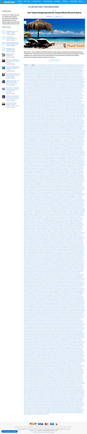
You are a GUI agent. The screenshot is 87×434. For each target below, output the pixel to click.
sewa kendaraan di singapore (49, 334)
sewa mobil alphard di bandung (41, 335)
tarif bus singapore (55, 341)
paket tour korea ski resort (62, 185)
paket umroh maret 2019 (74, 252)
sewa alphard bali (37, 310)
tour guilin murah (61, 373)
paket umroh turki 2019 (41, 263)
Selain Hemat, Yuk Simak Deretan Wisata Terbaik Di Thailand (13, 61)
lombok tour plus (27, 113)
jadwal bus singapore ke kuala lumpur (68, 106)
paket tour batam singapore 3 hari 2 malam (55, 155)
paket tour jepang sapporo (63, 171)
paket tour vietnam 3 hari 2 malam (41, 243)
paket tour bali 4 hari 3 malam (52, 143)
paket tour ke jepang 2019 (57, 175)
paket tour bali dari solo (40, 145)
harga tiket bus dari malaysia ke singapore (36, 104)
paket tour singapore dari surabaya (68, 218)
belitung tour (47, 69)
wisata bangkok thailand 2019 (49, 388)
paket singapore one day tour (54, 136)
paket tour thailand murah (29, 239)
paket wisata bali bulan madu (62, 270)
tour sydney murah (62, 383)
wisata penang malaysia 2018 (64, 407)
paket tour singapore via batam (75, 232)
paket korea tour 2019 (72, 122)
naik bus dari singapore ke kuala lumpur (40, 115)
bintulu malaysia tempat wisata (65, 70)
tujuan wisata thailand (64, 386)
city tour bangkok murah (38, 74)
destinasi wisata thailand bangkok (62, 78)
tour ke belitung (40, 376)
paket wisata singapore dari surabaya (49, 295)
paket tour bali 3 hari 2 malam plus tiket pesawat (36, 143)
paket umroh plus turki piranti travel (69, 259)
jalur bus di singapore (32, 108)
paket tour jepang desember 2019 (59, 169)
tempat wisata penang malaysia (58, 359)
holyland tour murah (51, 105)
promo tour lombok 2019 (46, 305)
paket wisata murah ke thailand (74, 291)
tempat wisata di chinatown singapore (43, 344)
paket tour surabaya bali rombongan (69, 235)
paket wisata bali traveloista (58, 274)
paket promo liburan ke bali (31, 136)
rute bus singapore (63, 309)
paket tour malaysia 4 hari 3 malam (57, 193)
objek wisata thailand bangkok (47, 119)
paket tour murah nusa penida (75, 205)
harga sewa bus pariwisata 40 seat (53, 88)
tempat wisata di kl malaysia (57, 344)
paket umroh (26, 246)
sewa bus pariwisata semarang (64, 328)
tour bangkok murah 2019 (69, 369)
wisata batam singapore (60, 388)
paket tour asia (62, 138)
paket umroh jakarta (79, 250)
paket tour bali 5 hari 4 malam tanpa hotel (41, 144)
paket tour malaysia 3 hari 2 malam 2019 (41, 193)
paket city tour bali (58, 120)
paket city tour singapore (67, 120)
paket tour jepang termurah (75, 171)
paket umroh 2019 (41, 246)
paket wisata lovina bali (39, 286)
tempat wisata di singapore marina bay (32, 352)
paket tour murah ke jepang (33, 203)
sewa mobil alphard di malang (77, 335)
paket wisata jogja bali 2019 (31, 279)
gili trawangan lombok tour (40, 80)
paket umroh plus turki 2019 (42, 259)
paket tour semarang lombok (35, 211)
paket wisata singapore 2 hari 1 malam (50, 293)
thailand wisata (59, 365)
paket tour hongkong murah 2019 (45, 165)
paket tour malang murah (38, 192)
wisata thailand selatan (28, 413)
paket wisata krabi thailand (62, 285)
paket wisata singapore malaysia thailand (72, 296)
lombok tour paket (79, 112)
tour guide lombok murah (52, 373)
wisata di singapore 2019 (41, 393)
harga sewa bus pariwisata (41, 88)
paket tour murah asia (65, 199)
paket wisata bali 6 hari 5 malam (76, 268)
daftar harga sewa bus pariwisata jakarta (49, 76)
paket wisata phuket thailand (52, 292)
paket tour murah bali (74, 199)
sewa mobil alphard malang (35, 338)
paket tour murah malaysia (34, 205)
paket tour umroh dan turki (75, 240)
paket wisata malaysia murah (34, 289)
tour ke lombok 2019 (75, 376)
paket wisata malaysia (71, 286)
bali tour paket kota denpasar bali (51, 66)
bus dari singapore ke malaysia (59, 71)
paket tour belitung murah (59, 159)
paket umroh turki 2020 (51, 263)
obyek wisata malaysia (72, 119)
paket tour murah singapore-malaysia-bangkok (55, 207)
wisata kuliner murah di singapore (76, 400)
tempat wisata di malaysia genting (47, 347)
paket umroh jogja (38, 252)
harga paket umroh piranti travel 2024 (55, 85)
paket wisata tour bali (74, 300)
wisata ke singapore (71, 397)
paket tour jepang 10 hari (32, 168)
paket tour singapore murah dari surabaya (58, 229)
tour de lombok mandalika (58, 372)
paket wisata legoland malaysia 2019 (75, 285)
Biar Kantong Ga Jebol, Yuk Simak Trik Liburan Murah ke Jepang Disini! (13, 75)
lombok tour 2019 (29, 112)
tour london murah (36, 380)
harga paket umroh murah (42, 85)
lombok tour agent (37, 112)
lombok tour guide (54, 112)
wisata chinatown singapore (76, 390)
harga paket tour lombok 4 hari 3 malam (42, 84)
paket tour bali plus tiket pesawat (39, 151)
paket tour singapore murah (72, 228)
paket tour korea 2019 (70, 180)
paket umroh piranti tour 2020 (54, 256)
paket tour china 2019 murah (50, 161)
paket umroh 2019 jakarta (61, 246)
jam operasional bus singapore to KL (58, 108)
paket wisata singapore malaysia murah (55, 296)
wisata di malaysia (49, 391)
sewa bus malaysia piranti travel (54, 314)
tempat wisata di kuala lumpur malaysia (71, 344)
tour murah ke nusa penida (43, 381)
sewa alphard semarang (63, 313)
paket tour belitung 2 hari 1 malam (35, 158)
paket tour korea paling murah (69, 183)
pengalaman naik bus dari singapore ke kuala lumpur (41, 303)
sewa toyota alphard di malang (62, 339)
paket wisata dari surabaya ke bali (41, 277)
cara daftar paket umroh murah (77, 73)
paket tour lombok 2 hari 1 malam (76, 186)
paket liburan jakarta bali (60, 125)
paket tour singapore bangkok (58, 217)
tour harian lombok (69, 373)
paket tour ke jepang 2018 (46, 175)
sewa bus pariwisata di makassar (52, 319)
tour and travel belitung (77, 366)
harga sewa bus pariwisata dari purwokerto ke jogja (41, 91)
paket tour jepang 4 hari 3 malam (66, 168)
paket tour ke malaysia (49, 178)
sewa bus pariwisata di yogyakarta (38, 320)
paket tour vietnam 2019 (29, 243)
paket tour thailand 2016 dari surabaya (73, 236)
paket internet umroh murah (62, 122)
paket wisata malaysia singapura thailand (75, 289)
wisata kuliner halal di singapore (62, 400)
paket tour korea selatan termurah (49, 185)
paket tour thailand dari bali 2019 (64, 238)
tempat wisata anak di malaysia (34, 342)
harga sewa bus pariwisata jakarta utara (70, 95)
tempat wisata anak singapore (60, 342)
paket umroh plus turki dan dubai (55, 259)
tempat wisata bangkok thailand (73, 342)
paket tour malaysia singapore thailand (72, 196)
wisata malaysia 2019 (32, 402)
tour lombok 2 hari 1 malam (32, 379)
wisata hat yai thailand (47, 395)
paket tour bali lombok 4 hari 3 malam (34, 147)
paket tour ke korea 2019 (41, 176)
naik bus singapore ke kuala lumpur (55, 115)
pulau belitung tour (77, 305)
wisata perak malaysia (74, 407)
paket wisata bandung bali (78, 274)
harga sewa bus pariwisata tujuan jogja (41, 101)
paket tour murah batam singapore (39, 200)
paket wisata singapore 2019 (64, 293)
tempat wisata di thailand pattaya (34, 356)
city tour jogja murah (55, 74)
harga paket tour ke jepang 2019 (44, 83)
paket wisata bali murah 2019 (64, 273)
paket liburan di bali (50, 125)
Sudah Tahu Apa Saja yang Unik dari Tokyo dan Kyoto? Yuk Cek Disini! (12, 82)
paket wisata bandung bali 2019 (30, 275)
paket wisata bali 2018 (59, 265)
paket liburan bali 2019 (41, 123)
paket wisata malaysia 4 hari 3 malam (52, 288)
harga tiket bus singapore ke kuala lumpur (73, 104)
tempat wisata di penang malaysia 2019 (36, 349)
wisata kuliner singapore (29, 401)
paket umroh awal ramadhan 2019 (59, 247)
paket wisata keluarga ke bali (37, 285)
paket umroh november (41, 254)
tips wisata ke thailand (67, 366)
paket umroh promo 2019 (32, 260)
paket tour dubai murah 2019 (72, 162)
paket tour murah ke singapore (30, 204)
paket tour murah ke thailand (42, 204)
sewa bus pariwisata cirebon (41, 317)
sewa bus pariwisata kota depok (58, 323)
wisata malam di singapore (73, 401)
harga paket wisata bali (67, 85)
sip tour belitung (41, 341)
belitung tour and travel (55, 69)
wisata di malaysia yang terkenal (59, 391)
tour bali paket (73, 367)
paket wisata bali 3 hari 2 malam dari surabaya (36, 267)
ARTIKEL (81, 1)
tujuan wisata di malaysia (45, 386)
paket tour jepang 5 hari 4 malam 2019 (34, 169)
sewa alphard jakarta (31, 312)
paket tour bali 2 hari (30, 141)
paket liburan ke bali (79, 125)
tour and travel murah (36, 367)
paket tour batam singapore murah (45, 157)
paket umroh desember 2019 (48, 249)
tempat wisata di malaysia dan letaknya (32, 347)
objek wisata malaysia (50, 118)
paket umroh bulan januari (79, 247)
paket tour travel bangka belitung (31, 240)
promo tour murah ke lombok (57, 305)
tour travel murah (27, 384)
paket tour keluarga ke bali (53, 180)
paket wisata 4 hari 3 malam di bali (39, 264)
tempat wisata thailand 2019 (59, 362)
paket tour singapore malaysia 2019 (35, 224)
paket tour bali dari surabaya (51, 145)
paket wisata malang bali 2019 (61, 286)
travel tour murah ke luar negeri (56, 384)
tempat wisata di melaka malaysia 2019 (35, 348)
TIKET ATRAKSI (73, 1)
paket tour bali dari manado (29, 145)
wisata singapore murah (49, 409)
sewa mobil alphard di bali (29, 335)
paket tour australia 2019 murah (40, 140)
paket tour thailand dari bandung (77, 238)
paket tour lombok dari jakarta (30, 189)
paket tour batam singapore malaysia (72, 155)
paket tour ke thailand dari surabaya (60, 179)
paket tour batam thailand (58, 157)
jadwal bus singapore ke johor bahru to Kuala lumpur (49, 106)
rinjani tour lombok (33, 309)
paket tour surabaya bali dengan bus (39, 235)
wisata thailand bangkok (37, 412)
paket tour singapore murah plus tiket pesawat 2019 (38, 231)
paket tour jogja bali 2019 (35, 172)
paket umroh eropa (80, 249)
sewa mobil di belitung (51, 339)
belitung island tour (32, 69)
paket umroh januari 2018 (29, 252)
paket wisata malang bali (49, 286)
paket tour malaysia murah (79, 194)
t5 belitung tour (48, 341)
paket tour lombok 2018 (29, 187)
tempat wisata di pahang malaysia (50, 348)
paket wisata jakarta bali (59, 278)
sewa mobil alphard (59, 334)
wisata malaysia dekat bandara (54, 402)
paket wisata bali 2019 (69, 265)
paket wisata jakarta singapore (70, 278)
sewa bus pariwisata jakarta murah (64, 321)
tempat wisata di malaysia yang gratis (62, 347)
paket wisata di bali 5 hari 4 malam (63, 277)
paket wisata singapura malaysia (74, 298)
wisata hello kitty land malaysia (58, 395)
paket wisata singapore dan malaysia (34, 295)
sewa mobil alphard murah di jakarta (49, 338)
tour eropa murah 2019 (75, 372)
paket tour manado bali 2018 (67, 197)
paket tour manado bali (57, 197)
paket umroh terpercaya (57, 261)
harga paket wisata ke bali (43, 87)
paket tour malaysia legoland (67, 194)
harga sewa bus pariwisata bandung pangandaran (70, 88)
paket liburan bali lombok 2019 (77, 123)
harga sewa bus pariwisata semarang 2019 (60, 98)
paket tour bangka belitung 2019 (75, 152)
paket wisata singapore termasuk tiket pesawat (58, 298)
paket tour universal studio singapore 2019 (55, 242)
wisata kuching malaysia (72, 398)
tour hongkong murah (77, 373)
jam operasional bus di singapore (44, 108)
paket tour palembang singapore (75, 208)
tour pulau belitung (54, 383)
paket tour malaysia (48, 192)
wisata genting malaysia (75, 394)
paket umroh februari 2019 (29, 250)
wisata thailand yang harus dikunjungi (41, 413)
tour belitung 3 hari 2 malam (41, 370)
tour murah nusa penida (62, 381)
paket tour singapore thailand (34, 232)
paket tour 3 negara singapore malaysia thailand (72, 137)
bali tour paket (29, 66)
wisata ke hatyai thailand (79, 395)
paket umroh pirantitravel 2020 (33, 257)
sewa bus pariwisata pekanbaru (75, 327)
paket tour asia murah (78, 138)
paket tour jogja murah (45, 172)
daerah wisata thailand (35, 76)
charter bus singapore (28, 74)
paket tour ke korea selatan (52, 176)
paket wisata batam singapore (43, 275)
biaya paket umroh (72, 69)
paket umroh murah (35, 253)
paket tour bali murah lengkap (51, 148)
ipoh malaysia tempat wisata (33, 106)
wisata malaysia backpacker (42, 402)
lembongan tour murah (41, 111)
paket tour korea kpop (71, 182)
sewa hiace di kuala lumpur (77, 333)
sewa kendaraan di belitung (37, 334)
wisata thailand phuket (78, 412)
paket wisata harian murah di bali (34, 278)
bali (72, 64)
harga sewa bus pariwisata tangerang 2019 (52, 99)
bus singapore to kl (56, 73)
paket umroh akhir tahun (37, 247)
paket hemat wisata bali (37, 122)
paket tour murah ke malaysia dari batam (61, 203)
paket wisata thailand (73, 299)
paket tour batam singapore (74, 154)
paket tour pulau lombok (49, 210)
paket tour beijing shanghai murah (71, 157)
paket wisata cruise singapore (74, 275)
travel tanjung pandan (44, 384)
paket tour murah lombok (68, 204)
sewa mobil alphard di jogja (65, 335)
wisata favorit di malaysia (51, 394)
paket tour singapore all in (46, 217)
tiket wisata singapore (34, 366)
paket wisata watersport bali (64, 302)
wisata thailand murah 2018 (57, 412)
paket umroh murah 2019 (44, 253)
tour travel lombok (70, 383)
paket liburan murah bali (29, 131)
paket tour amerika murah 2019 (40, 138)
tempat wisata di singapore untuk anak (65, 352)
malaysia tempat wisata (64, 113)
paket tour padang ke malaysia (62, 208)
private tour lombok (66, 303)
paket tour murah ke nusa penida (76, 203)
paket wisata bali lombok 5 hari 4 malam (40, 273)
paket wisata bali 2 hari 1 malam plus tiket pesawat (44, 265)
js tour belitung (36, 109)
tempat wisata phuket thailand (72, 359)
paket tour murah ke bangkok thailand (51, 201)
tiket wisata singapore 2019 (44, 366)
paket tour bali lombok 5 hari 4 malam (50, 147)
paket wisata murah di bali (51, 291)
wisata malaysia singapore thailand (31, 404)
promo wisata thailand (68, 305)
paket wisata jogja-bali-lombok (60, 279)
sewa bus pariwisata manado (53, 324)
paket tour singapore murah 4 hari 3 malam (41, 229)
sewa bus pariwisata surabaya (43, 330)
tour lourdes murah (44, 380)
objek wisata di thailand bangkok (38, 118)
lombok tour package (71, 112)
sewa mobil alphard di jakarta (53, 335)
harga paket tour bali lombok (49, 81)
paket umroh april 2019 (47, 247)
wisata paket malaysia (32, 407)
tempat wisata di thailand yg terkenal (69, 356)
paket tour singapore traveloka (46, 232)
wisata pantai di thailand (43, 407)
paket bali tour (50, 120)
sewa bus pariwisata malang (41, 324)
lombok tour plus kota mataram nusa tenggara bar (41, 113)
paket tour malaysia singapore (43, 196)
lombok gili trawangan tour (58, 111)
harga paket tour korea (66, 83)
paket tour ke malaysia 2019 (60, 178)
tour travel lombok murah (79, 383)
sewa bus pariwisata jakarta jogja (50, 321)
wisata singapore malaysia (38, 409)
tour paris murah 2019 (45, 383)
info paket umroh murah (76, 105)
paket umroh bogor (70, 247)
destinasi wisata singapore (36, 78)
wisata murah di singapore (41, 405)
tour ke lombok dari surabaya (38, 377)
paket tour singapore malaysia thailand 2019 (37, 228)
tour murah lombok (53, 381)
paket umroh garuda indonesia (41, 250)
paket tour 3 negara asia (45, 137)
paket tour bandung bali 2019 (51, 152)
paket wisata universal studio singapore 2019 (49, 302)
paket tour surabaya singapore (40, 236)
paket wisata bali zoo (68, 274)
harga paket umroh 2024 (31, 85)
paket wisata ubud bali (34, 302)
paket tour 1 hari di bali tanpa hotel (76, 136)
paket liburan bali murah (29, 125)
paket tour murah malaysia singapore (60, 205)
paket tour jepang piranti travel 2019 (50, 171)
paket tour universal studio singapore (38, 242)
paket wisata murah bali (41, 291)
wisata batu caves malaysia (70, 388)
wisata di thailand (80, 393)
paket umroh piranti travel (65, 256)
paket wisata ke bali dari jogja (32, 281)
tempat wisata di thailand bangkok (63, 355)
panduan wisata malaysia (76, 302)
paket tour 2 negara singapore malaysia (32, 137)
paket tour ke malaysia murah (72, 178)
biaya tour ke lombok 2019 (32, 70)
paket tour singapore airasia (34, 217)
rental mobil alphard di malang (51, 307)
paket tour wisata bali (34, 245)
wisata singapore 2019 (65, 408)
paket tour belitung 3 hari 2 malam (69, 158)
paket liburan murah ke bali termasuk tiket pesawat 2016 (47, 133)
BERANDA (20, 1)
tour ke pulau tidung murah (49, 377)
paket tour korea (62, 180)
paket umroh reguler (65, 260)
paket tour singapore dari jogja (39, 218)
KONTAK (20, 3)
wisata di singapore (32, 393)
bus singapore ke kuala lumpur (46, 73)
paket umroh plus (43, 257)
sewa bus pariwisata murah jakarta (72, 326)
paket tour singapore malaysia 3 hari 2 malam (52, 224)
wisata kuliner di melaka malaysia (38, 400)
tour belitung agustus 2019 (71, 370)
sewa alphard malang (70, 312)
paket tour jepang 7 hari (47, 169)
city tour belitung (47, 74)
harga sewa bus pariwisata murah (54, 97)
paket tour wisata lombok (66, 245)
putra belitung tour (35, 306)
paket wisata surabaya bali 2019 (48, 299)
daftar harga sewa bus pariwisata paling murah (66, 76)
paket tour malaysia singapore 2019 (57, 196)
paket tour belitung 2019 (57, 158)
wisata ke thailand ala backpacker (40, 398)
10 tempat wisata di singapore (41, 64)
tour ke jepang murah (59, 376)
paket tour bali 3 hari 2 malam (66, 141)
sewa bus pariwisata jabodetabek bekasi (54, 320)
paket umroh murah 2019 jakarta (55, 253)
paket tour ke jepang (37, 175)
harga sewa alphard (68, 87)
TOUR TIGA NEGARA (47, 1)
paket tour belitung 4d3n (35, 159)
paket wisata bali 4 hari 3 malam (70, 267)
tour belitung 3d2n (51, 370)
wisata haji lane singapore (37, 395)
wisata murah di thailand (52, 405)
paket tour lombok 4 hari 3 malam (64, 187)
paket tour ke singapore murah (34, 179)
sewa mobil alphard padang (62, 338)
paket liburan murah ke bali (50, 131)
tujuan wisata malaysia (54, 386)
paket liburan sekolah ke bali (50, 134)
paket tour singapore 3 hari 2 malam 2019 (67, 214)
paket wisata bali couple (73, 270)
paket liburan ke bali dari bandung (56, 126)
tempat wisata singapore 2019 (34, 360)
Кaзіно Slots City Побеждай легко (10, 49)
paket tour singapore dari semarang (53, 218)
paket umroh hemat (51, 250)
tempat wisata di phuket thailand (51, 349)
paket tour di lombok (62, 162)
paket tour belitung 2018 (47, 158)
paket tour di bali (40, 162)
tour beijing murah (78, 369)
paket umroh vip (69, 263)
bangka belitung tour (63, 66)
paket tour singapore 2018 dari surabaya (57, 212)
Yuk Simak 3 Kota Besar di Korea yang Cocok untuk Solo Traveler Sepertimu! (12, 97)
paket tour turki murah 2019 (55, 240)
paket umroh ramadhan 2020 (54, 260)
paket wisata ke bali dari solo (77, 281)
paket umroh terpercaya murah (68, 261)
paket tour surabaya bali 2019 (69, 233)
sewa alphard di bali (64, 310)
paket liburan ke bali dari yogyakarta (49, 127)
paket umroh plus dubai (52, 257)
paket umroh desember (37, 249)
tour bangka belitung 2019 (33, 369)
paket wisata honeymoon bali (47, 278)
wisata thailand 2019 (75, 411)
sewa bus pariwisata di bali (52, 317)
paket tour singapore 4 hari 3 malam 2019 (49, 215)
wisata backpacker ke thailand (60, 387)
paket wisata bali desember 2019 (73, 271)
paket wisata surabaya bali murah (61, 299)
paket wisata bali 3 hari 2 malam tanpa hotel (54, 267)
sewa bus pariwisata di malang (65, 319)
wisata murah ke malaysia (63, 405)
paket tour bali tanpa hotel (76, 151)
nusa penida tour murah (67, 115)
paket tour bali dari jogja (67, 144)
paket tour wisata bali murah (44, 245)
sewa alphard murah (30, 313)
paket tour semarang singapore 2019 (48, 211)
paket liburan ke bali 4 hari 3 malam (42, 126)
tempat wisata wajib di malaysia (63, 363)
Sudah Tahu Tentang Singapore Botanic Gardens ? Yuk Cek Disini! (12, 104)
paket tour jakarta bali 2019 (31, 166)
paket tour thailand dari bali (51, 238)
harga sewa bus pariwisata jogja (40, 97)
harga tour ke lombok (42, 105)
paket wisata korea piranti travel (49, 285)
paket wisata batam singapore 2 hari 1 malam (59, 275)
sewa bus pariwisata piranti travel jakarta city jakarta (46, 328)
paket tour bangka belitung (63, 152)
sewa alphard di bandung (73, 310)
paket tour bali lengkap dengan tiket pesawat (66, 145)
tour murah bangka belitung (54, 380)
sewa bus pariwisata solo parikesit (77, 328)
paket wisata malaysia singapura (60, 289)
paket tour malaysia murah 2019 (30, 196)
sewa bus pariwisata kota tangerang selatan (74, 323)
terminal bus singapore (38, 365)
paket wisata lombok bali (29, 286)
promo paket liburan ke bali (75, 303)
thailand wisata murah (67, 365)
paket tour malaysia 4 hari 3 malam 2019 (72, 193)
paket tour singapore (60, 211)
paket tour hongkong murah (32, 165)
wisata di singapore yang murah (52, 393)
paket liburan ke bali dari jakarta (69, 126)
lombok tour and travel (46, 112)
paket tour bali (61, 140)
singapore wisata (33, 341)
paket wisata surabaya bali (36, 299)
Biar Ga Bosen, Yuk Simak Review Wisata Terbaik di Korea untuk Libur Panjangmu (12, 89)
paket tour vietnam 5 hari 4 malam (69, 243)
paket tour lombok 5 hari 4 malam (78, 187)
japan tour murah (69, 108)
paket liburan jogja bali (69, 125)
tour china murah (49, 372)
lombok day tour (49, 111)
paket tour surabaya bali (58, 233)
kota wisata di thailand (64, 109)
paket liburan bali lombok (65, 123)
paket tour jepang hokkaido (72, 169)
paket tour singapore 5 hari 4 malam (65, 215)
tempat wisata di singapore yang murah (38, 353)
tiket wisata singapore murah (56, 366)
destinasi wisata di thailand (74, 77)
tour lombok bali (71, 379)
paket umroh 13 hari (33, 246)
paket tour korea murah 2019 (32, 183)
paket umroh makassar (55, 252)
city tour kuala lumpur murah (65, 74)
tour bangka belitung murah (44, 369)
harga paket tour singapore (56, 84)
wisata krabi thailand (62, 398)
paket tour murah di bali (62, 200)
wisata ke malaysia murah (61, 397)
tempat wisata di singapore (63, 349)
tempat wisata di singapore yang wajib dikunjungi (57, 353)
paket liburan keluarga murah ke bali (77, 130)
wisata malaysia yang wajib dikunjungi (56, 404)
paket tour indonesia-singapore (69, 165)
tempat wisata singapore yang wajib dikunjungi (65, 360)
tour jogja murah (72, 374)
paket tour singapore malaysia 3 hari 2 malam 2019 (71, 224)
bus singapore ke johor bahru (34, 73)
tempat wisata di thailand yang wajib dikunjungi (51, 356)
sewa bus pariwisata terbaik (52, 331)
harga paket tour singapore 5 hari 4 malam (70, 84)
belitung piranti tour (40, 69)
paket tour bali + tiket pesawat (71, 140)
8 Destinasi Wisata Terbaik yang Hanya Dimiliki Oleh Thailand (13, 68)
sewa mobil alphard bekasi (78, 334)
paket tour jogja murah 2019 (55, 172)
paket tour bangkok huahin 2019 (62, 154)
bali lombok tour (76, 64)
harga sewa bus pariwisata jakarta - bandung (40, 94)
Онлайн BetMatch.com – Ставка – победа (12, 32)
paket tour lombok (65, 186)
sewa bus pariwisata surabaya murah (71, 330)
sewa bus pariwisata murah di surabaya (56, 326)
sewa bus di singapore (43, 314)
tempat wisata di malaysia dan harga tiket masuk (73, 345)
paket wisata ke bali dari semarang (64, 281)
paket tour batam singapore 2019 (40, 155)
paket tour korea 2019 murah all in (33, 182)
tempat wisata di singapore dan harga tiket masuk (34, 351)
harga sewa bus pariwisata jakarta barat (53, 95)
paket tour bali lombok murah (64, 147)
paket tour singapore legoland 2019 (53, 222)
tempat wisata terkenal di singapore (36, 362)
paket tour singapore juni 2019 (71, 221)
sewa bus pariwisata (65, 314)
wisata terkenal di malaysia (59, 411)
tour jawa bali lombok (46, 374)
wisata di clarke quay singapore (38, 391)
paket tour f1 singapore (36, 164)
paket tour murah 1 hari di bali (55, 199)
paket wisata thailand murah (50, 300)
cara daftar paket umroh (66, 73)
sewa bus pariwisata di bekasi (64, 317)
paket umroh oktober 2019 (73, 254)
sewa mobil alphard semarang (74, 338)
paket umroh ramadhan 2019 (43, 260)
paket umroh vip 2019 (77, 263)
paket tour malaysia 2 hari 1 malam (59, 192)
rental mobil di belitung (62, 307)
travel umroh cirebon (67, 384)
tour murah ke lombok (33, 381)
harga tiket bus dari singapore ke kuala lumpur (55, 104)
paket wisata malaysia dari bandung (67, 288)
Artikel (54, 10)
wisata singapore (47, 408)
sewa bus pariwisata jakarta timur (34, 323)
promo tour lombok (37, 305)
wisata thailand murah (47, 412)
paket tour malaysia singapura (46, 197)
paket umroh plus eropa (62, 257)
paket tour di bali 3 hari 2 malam (51, 162)
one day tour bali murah (42, 120)
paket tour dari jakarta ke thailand (75, 161)
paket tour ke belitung (61, 173)
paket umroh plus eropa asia (73, 257)
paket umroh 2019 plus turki (72, 246)
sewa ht (35, 432)
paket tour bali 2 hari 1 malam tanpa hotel (42, 141)
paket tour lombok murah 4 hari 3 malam (68, 189)
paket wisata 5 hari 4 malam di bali (53, 264)
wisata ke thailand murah (53, 398)
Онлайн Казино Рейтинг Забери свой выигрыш (12, 43)
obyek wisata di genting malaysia (61, 119)
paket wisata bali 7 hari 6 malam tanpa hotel (33, 270)
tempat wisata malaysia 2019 (62, 358)
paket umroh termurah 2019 (46, 261)
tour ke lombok (67, 376)
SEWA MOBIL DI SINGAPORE (10, 54)
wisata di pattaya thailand (72, 391)
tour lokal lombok (76, 377)
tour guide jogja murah (42, 373)
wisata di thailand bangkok (29, 394)
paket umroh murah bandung (68, 253)
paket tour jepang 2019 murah (53, 168)
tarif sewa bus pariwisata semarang (66, 341)
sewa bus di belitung (34, 314)
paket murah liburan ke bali (61, 134)
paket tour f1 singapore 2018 (47, 164)
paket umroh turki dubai (61, 263)
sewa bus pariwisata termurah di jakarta (66, 331)
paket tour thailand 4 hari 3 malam (38, 238)
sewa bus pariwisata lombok (29, 324)
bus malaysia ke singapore (71, 71)
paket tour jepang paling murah (36, 171)
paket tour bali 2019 (56, 141)
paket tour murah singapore (39, 207)
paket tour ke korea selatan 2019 (65, 176)
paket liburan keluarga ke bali (49, 130)
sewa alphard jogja (52, 312)
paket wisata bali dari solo (48, 271)
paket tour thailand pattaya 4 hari (54, 239)
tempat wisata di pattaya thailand (64, 348)
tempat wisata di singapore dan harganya (74, 351)
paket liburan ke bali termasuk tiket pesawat (44, 129)
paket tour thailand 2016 (60, 236)
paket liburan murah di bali (39, 131)
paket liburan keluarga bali (37, 130)
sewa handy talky (41, 432)
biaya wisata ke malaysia (43, 70)
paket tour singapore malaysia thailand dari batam (56, 228)
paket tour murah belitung (51, 200)
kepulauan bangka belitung (53, 109)
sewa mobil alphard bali (68, 334)
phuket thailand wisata (56, 303)
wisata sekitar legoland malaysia (37, 408)
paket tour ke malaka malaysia (38, 178)
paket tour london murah (78, 190)
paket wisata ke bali (71, 279)
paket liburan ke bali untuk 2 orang (73, 129)
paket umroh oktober (63, 254)
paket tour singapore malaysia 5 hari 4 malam (69, 225)
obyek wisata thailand (32, 120)
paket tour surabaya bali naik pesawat (54, 235)
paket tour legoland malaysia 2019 (54, 186)
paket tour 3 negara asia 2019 (56, 137)
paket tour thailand (50, 236)
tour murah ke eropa (73, 380)
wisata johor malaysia (69, 395)
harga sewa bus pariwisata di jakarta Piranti (32, 92)
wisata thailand (68, 411)
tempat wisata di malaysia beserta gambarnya (54, 345)
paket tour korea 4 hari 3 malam (47, 182)
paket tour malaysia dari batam (40, 194)
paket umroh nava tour (31, 254)
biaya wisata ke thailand (53, 70)
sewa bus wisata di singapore (65, 333)
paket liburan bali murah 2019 (40, 125)
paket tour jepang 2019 (42, 168)
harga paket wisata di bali (33, 87)
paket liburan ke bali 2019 (29, 126)
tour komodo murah (59, 377)
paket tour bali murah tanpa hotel (72, 150)
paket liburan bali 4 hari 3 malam (53, 123)
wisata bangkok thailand (37, 388)
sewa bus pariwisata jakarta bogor (36, 321)
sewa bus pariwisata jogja (46, 323)
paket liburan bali (33, 123)
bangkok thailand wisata (72, 66)
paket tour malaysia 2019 (71, 192)
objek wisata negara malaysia (61, 118)
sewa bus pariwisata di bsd (76, 317)
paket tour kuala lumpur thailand (40, 186)
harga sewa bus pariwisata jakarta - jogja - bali (35, 95)
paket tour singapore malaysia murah (62, 226)
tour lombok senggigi (28, 380)
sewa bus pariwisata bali (43, 316)
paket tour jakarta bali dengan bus (44, 166)
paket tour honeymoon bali (68, 164)
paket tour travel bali (78, 239)
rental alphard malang (39, 307)
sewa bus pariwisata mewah (64, 324)
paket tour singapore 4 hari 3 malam (33, 215)
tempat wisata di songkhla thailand (38, 355)
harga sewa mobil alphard (35, 102)
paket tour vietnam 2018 (77, 242)
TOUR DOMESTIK (36, 1)
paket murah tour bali (72, 134)
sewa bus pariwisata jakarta (68, 320)
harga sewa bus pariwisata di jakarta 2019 (75, 91)
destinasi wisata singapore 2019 (48, 78)
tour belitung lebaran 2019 (32, 372)
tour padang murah (30, 383)
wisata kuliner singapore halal (40, 401)
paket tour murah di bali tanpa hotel (74, 200)
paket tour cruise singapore (62, 161)
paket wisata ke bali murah (29, 282)
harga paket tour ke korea (56, 83)
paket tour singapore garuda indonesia (56, 219)
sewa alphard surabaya (72, 313)
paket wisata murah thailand (39, 292)
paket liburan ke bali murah (74, 127)
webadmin (60, 16)
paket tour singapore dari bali (70, 217)
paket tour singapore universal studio (61, 232)
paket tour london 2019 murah (66, 190)
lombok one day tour (68, 111)
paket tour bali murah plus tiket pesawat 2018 (37, 150)
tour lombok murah (79, 379)
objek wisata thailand (36, 119)
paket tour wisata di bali (56, 245)
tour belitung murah (42, 372)
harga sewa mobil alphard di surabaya (61, 102)
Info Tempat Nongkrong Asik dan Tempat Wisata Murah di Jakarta (54, 13)
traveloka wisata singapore (33, 386)
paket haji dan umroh (77, 120)
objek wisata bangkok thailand (72, 116)
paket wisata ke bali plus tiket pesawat (43, 282)
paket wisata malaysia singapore (46, 289)
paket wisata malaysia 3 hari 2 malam (37, 288)
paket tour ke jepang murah (68, 175)
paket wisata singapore (37, 293)
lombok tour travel (55, 113)
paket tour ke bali (77, 172)
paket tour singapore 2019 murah (37, 214)
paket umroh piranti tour (43, 256)
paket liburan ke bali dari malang (34, 127)
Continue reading (54, 60)
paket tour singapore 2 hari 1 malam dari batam (39, 212)
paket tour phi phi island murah (37, 210)
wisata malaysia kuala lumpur (67, 402)
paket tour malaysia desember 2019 (54, 194)
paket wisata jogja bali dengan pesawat (45, 279)
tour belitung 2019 (31, 370)
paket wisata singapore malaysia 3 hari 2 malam (37, 296)
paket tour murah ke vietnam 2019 (55, 204)
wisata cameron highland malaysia (63, 390)
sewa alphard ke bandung (61, 312)
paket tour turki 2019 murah (43, 240)
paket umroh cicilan (28, 249)
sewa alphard (30, 310)
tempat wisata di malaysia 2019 (38, 345)
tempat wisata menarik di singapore (31, 359)
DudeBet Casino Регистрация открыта (12, 37)
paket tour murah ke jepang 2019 (45, 203)
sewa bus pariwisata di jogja (39, 319)
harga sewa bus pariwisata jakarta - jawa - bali (59, 94)
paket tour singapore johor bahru (58, 221)
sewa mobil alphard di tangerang (30, 337)
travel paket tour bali (35, 384)
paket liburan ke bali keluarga (63, 127)
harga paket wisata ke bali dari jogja (56, 87)
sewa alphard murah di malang (40, 313)
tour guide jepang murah (32, 373)
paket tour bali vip (41, 152)
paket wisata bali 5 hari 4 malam (63, 268)
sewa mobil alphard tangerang (40, 339)
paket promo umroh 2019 (42, 136)
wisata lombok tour (50, 401)
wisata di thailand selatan (40, 394)
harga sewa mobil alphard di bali (47, 102)
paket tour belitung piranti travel (72, 159)
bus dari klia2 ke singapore (77, 70)
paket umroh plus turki (32, 259)
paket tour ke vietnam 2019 (41, 180)
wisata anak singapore (49, 387)
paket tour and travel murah (53, 138)
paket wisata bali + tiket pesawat (74, 264)
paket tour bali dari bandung (56, 144)
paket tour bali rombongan (52, 151)
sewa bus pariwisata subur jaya (30, 330)
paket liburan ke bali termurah (59, 129)
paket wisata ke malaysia (56, 282)
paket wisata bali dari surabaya (60, 271)
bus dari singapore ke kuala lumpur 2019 (44, 71)
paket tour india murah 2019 (57, 165)
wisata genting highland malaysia (63, 394)
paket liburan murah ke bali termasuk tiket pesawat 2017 (70, 133)
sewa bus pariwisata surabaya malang (56, 330)
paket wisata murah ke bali (62, 291)
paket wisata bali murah (53, 273)
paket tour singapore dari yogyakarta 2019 (39, 219)
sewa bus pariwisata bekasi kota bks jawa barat (73, 316)
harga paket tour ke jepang (32, 83)
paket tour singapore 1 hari (70, 211)
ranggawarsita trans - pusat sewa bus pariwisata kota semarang (52, 306)
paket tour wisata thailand (77, 245)
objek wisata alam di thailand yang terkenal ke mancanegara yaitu (52, 116)
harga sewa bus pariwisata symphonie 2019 (34, 99)
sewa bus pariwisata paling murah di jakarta (59, 327)
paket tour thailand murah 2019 (41, 239)
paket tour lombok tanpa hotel (36, 190)
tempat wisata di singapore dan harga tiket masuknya (55, 351)
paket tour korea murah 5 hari (44, 183)
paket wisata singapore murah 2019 (41, 298)
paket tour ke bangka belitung (51, 173)
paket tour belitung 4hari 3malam (47, 159)
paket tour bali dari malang (78, 144)
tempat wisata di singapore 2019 (76, 349)
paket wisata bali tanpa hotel (46, 274)
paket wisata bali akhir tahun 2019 (49, 270)
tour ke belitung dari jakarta (49, 376)
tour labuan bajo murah (68, 377)
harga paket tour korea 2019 (77, 83)
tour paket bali (38, 383)
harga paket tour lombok (29, 84)
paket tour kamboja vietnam (67, 172)
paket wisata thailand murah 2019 (63, 300)
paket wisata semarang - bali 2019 (74, 292)
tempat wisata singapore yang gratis (48, 360)
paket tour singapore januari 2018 (44, 221)
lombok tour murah (62, 112)
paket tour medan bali (32, 199)
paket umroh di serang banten (60, 249)
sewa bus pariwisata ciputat (29, 317)
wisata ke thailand (79, 397)
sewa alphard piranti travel (52, 313)
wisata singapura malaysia (36, 411)
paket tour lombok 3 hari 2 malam (50, 187)
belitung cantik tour (53, 67)
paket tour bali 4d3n (76, 143)
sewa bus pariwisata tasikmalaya (39, 331)
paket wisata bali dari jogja (36, 271)
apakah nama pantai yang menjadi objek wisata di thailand (59, 64)
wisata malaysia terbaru (43, 404)
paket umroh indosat (70, 250)
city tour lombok (74, 74)
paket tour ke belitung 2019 (72, 173)
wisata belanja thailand (32, 390)
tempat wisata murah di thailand (45, 359)
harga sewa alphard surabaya (29, 88)
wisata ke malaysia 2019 (36, 397)
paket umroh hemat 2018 (61, 250)
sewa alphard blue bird (54, 310)
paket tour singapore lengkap (67, 222)
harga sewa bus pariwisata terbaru (68, 99)
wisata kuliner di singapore (50, 400)
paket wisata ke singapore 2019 (45, 284)
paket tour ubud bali (65, 240)
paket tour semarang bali (69, 210)
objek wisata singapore (72, 118)
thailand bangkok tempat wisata (49, 365)
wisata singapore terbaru (59, 409)
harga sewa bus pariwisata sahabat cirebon (42, 98)
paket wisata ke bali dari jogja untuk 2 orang (47, 281)
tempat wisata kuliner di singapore (39, 358)
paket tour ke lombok (76, 176)
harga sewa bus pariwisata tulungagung (58, 101)
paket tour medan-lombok (43, 199)
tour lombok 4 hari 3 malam (62, 379)
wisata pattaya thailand (53, 407)
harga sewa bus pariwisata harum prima (67, 92)
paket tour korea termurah (73, 185)
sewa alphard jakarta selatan (42, 312)
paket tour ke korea (32, 176)
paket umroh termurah (35, 261)
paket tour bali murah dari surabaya (37, 148)
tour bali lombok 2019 (65, 367)
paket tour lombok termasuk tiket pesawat (51, 190)
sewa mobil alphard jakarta (42, 337)
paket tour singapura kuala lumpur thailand (44, 233)
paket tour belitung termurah (39, 161)
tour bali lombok (57, 367)
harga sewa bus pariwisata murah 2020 (68, 97)
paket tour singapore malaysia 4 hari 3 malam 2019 (50, 225)
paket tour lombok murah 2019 (53, 189)
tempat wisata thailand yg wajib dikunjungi (48, 363)
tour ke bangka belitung (31, 376)
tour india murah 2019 (37, 374)
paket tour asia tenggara (29, 140)
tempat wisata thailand (48, 362)
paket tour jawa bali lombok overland (71, 166)
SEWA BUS (65, 1)
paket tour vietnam (68, 242)
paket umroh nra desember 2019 (52, 254)
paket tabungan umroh (64, 136)
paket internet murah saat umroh (49, 122)
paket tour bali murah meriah (63, 148)
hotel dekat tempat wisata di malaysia (63, 105)
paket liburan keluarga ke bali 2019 (63, 130)
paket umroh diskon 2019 (71, 249)
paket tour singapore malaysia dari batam (46, 226)
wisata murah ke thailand (73, 405)
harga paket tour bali (38, 81)
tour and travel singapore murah (47, 367)
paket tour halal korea (57, 164)
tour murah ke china (64, 380)
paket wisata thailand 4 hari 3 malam (37, 300)
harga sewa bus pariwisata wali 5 (72, 101)
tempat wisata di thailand (50, 355)
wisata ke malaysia (27, 397)
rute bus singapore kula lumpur (73, 309)
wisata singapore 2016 (56, 408)
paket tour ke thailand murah (73, 179)
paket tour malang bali (28, 192)
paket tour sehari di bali (59, 210)
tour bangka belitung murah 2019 (56, 369)
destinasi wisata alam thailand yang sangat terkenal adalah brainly (54, 77)
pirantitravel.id (29, 429)
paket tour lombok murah (42, 189)
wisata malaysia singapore (78, 402)
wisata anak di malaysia (39, 387)
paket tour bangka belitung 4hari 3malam (47, 154)
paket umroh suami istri (74, 260)
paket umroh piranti (33, 256)
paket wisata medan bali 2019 (30, 291)
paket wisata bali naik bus (34, 274)
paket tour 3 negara (49, 432)
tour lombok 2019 (42, 379)
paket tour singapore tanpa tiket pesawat (57, 231)
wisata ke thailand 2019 (28, 398)
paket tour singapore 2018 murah (72, 212)
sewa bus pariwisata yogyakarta (44, 333)
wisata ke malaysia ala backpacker (49, 397)
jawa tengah (30, 109)
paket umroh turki (32, 263)
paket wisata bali (63, 264)
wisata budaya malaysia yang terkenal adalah (46, 390)
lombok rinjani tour (76, 111)
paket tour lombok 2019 (39, 187)
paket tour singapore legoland (40, 222)
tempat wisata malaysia (51, 358)
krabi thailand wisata (73, 109)
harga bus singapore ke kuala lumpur (53, 80)
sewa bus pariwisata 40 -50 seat (76, 314)
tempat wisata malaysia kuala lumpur (75, 358)
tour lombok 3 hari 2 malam (51, 379)
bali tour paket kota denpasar (38, 66)
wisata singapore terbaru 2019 (71, 409)
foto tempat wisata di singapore (76, 78)
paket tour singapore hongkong (70, 219)
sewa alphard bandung (45, 310)
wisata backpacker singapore (73, 387)
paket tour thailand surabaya (67, 239)
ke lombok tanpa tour (43, 109)
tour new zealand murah (72, 381)
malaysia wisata (73, 113)
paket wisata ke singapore (33, 284)
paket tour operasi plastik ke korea (39, 208)
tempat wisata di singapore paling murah (48, 352)
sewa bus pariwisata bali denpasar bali (56, 316)
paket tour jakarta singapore (57, 166)
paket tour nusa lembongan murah (72, 207)
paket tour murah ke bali (39, 201)
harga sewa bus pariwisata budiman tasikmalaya (59, 90)
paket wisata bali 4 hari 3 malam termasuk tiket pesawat (45, 268)
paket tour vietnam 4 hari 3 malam (55, 243)
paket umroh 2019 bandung (50, 246)
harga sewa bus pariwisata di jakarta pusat (50, 92)
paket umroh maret (65, 252)
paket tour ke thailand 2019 (46, 179)
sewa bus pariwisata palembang (44, 327)
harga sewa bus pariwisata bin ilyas (43, 90)
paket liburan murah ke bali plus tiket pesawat (65, 131)
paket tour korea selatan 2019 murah (34, 185)
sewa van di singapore (73, 339)
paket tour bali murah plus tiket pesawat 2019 (56, 150)
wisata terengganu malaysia (47, 411)
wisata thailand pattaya (68, 412)
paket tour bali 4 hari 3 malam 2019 (65, 143)
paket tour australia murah (52, 140)
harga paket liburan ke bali (66, 80)
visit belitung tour (31, 387)
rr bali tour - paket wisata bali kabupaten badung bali (48, 309)
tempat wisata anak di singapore (47, 342)
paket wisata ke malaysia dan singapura (70, 282)
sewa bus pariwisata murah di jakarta (41, 326)
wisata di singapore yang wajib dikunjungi (67, 393)
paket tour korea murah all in (56, 183)
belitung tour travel (64, 69)
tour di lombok (67, 372)
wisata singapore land (74, 408)
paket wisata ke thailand (74, 284)
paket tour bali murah (74, 147)
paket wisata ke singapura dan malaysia (60, 284)
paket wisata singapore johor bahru (65, 295)
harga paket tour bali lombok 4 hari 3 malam (63, 81)
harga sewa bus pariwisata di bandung (59, 91)
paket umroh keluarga (46, 252)
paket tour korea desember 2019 (60, 182)
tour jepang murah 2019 (63, 374)
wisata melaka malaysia (69, 404)
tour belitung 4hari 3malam (60, 370)
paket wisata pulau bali (62, 292)
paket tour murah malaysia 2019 (46, 205)
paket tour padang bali (51, 208)
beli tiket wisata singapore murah (41, 67)
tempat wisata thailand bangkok (72, 362)
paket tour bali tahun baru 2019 (64, 151)
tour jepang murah (54, 374)
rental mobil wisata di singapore (73, 307)
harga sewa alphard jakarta (77, 87)
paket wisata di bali (52, 277)
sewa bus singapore (55, 333)
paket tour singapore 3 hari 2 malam (51, 214)
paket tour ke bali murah (39, 173)
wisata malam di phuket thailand (61, 401)
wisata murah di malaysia (31, 405)
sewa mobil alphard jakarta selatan (56, 337)
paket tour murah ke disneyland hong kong (68, 201)
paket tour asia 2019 (69, 138)
